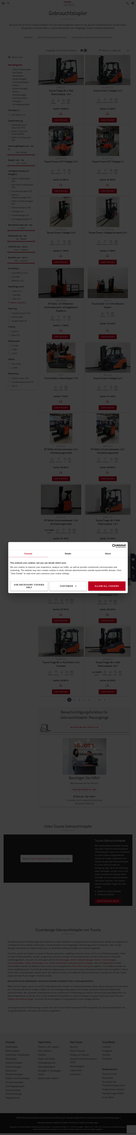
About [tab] (108, 553)
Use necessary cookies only (29, 585)
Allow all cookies (107, 586)
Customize (66, 586)
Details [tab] (68, 553)
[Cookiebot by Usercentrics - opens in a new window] (114, 546)
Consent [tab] (28, 553)
